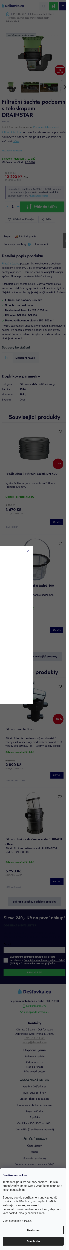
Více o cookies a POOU (17, 1220)
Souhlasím (33, 1241)
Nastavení (33, 1230)
